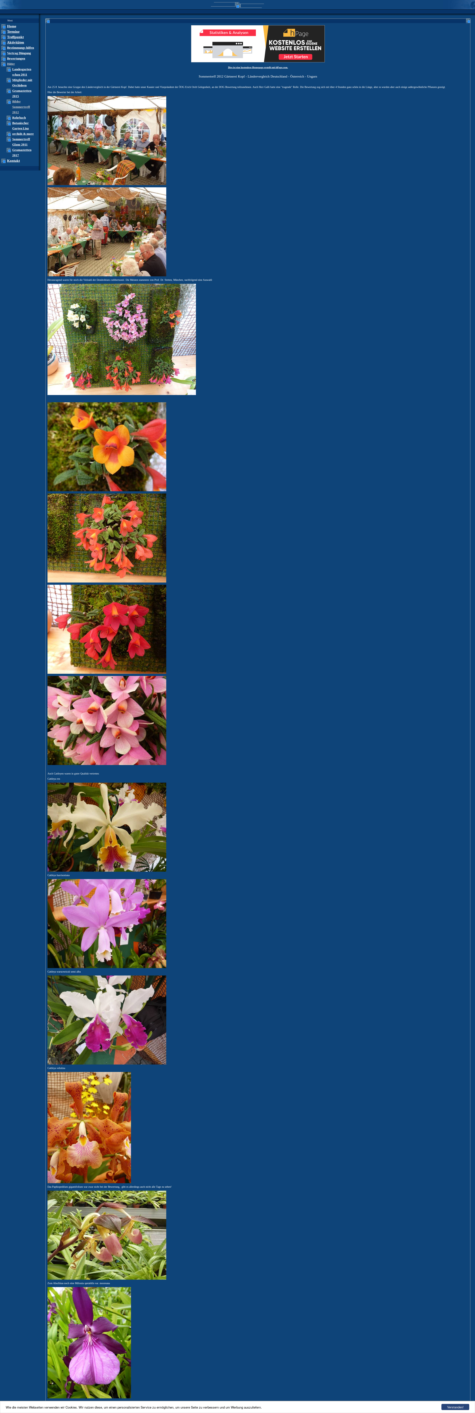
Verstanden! (455, 1407)
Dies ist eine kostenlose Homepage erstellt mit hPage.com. (258, 67)
